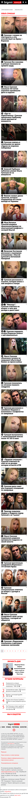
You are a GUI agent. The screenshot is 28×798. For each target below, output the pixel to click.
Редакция (3, 752)
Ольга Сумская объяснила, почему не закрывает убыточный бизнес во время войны (11, 359)
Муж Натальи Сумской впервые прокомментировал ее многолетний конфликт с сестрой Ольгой (12, 226)
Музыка (8, 727)
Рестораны (15, 727)
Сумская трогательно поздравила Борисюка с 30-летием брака (12, 565)
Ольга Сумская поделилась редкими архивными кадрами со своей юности (11, 539)
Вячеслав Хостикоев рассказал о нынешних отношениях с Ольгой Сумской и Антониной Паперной (11, 255)
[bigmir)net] (8, 2)
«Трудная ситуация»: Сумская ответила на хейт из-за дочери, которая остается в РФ (11, 462)
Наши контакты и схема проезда (10, 755)
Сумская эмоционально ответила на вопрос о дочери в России (12, 590)
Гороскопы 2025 (19, 9)
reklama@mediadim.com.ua (8, 771)
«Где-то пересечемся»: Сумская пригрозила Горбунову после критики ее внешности (11, 117)
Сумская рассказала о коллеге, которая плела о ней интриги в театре (12, 281)
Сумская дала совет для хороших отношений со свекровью (12, 488)
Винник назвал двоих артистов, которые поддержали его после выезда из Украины (12, 198)
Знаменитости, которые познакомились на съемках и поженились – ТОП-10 (14, 684)
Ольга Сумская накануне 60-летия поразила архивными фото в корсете (10, 90)
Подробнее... (8, 791)
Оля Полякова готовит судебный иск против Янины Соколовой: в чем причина (15, 707)
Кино (3, 727)
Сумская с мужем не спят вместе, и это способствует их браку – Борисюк (11, 38)
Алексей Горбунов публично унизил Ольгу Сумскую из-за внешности (11, 172)
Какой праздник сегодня (7, 9)
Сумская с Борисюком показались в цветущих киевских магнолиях (12, 643)
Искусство (23, 727)
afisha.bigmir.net (11, 743)
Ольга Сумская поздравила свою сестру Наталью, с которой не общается (12, 617)
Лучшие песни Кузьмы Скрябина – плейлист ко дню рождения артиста (16, 700)
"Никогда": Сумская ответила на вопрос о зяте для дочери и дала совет (10, 307)
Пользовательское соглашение (9, 763)
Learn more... (17, 795)
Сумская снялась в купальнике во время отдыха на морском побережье (10, 145)
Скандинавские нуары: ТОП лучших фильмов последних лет (16, 690)
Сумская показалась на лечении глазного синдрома (11, 385)
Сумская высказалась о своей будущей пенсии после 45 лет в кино (12, 436)
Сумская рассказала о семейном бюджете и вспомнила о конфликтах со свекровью (12, 411)
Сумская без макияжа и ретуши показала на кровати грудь (12, 64)
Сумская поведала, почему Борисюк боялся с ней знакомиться (12, 333)
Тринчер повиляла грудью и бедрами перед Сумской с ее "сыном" (12, 513)
